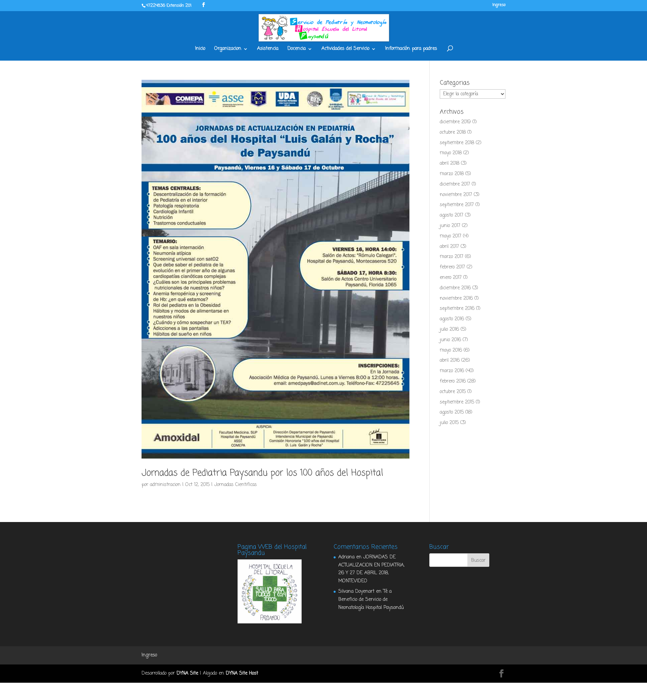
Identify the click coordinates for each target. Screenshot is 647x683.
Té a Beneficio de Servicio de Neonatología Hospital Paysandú (371, 599)
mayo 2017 (450, 236)
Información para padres (411, 49)
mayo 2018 (451, 153)
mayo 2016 (451, 350)
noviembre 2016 (456, 298)
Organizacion (227, 49)
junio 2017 (450, 225)
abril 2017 (449, 246)
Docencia (296, 49)
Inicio (200, 49)
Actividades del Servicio (345, 49)
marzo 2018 (452, 173)
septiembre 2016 (457, 308)
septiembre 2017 (457, 204)
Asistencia (267, 49)
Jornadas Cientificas (235, 484)
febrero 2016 (453, 381)
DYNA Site (187, 673)
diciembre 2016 (455, 288)
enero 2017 (451, 277)
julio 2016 (449, 329)
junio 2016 (450, 340)
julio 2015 (449, 422)
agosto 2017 (451, 215)
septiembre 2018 (457, 143)
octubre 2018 (453, 132)
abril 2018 (449, 163)
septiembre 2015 (457, 402)
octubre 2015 (453, 391)
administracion (165, 484)
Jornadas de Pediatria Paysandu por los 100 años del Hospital (262, 473)
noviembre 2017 (456, 194)
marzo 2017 (451, 256)
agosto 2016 (452, 319)
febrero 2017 (452, 267)
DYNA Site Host (242, 673)
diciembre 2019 (455, 122)
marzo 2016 (452, 371)
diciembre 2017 (455, 184)
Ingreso (498, 5)
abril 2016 (450, 360)
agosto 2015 (452, 412)
